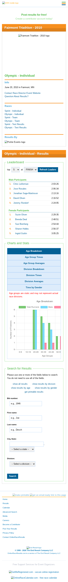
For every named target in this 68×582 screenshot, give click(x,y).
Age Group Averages (34, 263)
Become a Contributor (11, 524)
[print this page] (21, 495)
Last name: (12, 425)
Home (5, 499)
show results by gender (46, 388)
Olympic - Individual (14, 114)
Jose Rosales (19, 189)
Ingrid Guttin (21, 233)
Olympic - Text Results (16, 127)
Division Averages (34, 281)
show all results (20, 384)
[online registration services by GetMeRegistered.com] (34, 571)
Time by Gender (34, 287)
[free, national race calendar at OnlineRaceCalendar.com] (34, 578)
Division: (11, 458)
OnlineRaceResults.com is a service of (34, 553)
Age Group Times (34, 257)
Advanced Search (10, 512)
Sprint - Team (11, 117)
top (8, 169)
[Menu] (64, 3)
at (22, 169)
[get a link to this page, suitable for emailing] (48, 495)
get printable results (34, 392)
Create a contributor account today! (34, 18)
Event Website (33, 93)
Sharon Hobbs (22, 229)
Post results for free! (34, 14)
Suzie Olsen (21, 215)
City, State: (12, 439)
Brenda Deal (21, 219)
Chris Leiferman (20, 184)
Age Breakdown (34, 251)
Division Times (34, 275)
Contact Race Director (15, 93)
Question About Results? (16, 96)
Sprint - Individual (13, 111)
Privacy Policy (8, 533)
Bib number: (12, 398)
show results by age (20, 388)
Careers (6, 520)
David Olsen (19, 198)
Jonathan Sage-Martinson (25, 193)
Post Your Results (10, 529)
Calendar (6, 508)
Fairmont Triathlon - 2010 (23, 27)
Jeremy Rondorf (21, 203)
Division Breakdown (34, 269)
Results (6, 503)
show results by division (43, 384)
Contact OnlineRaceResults (14, 537)
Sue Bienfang (21, 224)
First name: (12, 413)
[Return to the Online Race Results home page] (10, 3)
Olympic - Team (12, 121)
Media (5, 516)
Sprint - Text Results (14, 124)
